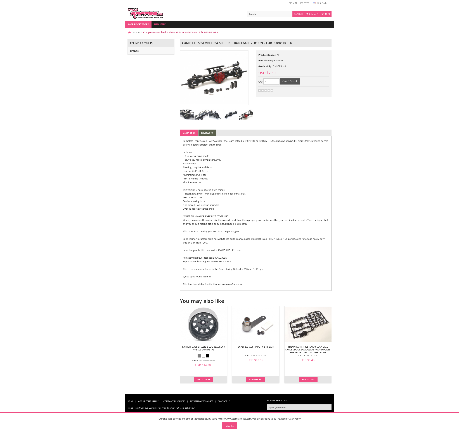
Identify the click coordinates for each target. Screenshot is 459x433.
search (298, 13)
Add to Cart (203, 379)
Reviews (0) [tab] (207, 132)
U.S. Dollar (322, 3)
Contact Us (224, 401)
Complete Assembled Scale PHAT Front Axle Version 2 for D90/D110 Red (181, 32)
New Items (160, 24)
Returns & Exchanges (201, 401)
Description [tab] (189, 132)
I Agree (229, 425)
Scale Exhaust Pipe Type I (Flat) (256, 346)
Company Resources (174, 401)
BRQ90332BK (220, 257)
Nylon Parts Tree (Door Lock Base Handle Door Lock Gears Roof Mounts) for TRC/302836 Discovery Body (308, 349)
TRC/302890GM (207, 360)
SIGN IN (293, 3)
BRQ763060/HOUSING (219, 261)
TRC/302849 (312, 355)
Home (136, 32)
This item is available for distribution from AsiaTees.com (212, 284)
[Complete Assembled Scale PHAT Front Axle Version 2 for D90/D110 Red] (214, 78)
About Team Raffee (148, 401)
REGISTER (304, 3)
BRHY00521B (259, 355)
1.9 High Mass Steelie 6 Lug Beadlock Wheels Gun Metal (203, 348)
